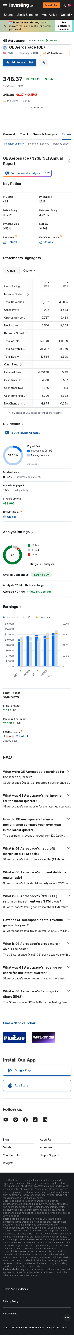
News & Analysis (45, 134)
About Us (45, 1139)
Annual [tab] (11, 270)
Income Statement (38, 143)
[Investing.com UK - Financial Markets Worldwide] (22, 5)
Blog (6, 1139)
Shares (8, 14)
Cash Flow (11, 364)
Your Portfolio (11, 1155)
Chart (24, 134)
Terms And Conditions (15, 1289)
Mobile (7, 1147)
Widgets (8, 1163)
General (9, 134)
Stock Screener (27, 14)
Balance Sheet (61, 143)
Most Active (49, 14)
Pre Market (13, 100)
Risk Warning (10, 1313)
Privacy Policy (11, 1301)
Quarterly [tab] (29, 270)
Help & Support (49, 1155)
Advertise (46, 1147)
